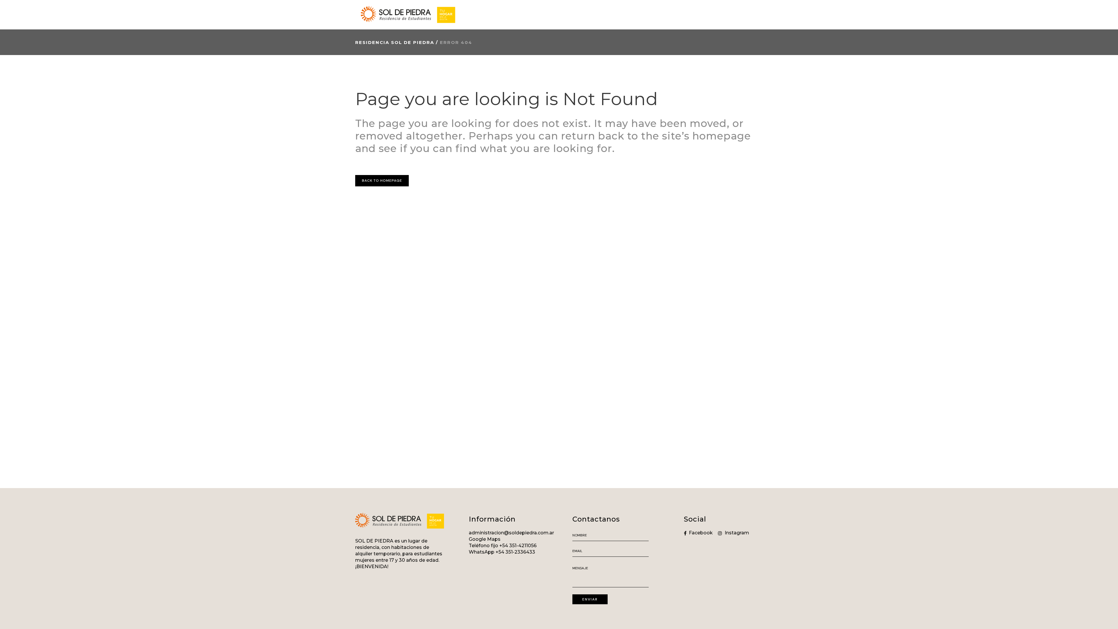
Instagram (737, 533)
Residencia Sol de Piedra (394, 42)
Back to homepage (382, 180)
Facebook (701, 533)
